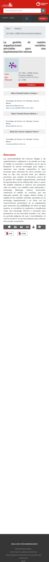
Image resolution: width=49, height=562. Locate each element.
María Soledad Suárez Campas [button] (24, 93)
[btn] (43, 10)
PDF (10, 234)
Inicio (8, 28)
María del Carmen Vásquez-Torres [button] (24, 132)
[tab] (9, 227)
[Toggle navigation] (27, 18)
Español (5, 18)
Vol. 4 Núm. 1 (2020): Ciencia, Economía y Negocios (23, 33)
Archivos (18, 28)
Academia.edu (23, 558)
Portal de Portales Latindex (23, 549)
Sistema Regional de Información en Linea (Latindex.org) (23, 555)
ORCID (23, 561)
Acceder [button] (43, 18)
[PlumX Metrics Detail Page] (12, 65)
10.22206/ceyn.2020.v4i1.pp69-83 (29, 77)
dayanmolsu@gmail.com (15, 105)
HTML (24, 234)
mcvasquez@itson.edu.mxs (16, 144)
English (11, 18)
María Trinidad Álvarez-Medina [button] (24, 114)
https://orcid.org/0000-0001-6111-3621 (20, 108)
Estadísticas (31, 85)
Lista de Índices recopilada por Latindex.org (23, 552)
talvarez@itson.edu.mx (14, 126)
